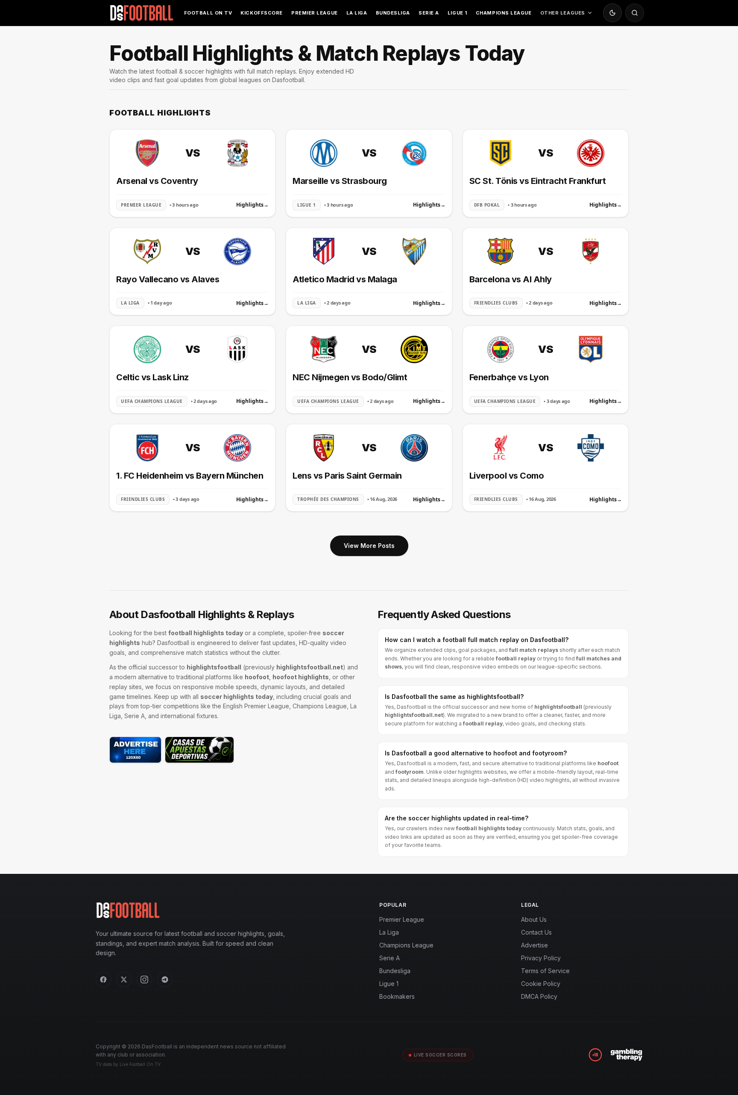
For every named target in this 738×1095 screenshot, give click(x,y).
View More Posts (369, 545)
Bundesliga (393, 13)
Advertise (534, 945)
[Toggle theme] (612, 12)
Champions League (504, 13)
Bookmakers (397, 996)
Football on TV (208, 13)
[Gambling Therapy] (626, 1055)
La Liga (356, 13)
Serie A (429, 13)
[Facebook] (103, 979)
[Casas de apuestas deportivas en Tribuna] (199, 750)
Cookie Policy (540, 983)
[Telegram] (165, 979)
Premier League (314, 13)
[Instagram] (144, 979)
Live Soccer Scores (440, 1054)
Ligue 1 (457, 13)
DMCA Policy (539, 996)
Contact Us (536, 932)
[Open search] (634, 12)
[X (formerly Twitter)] (124, 979)
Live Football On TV (140, 1064)
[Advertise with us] (135, 750)
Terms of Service (545, 970)
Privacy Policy (541, 958)
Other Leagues (562, 13)
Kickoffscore (261, 13)
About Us (534, 919)
